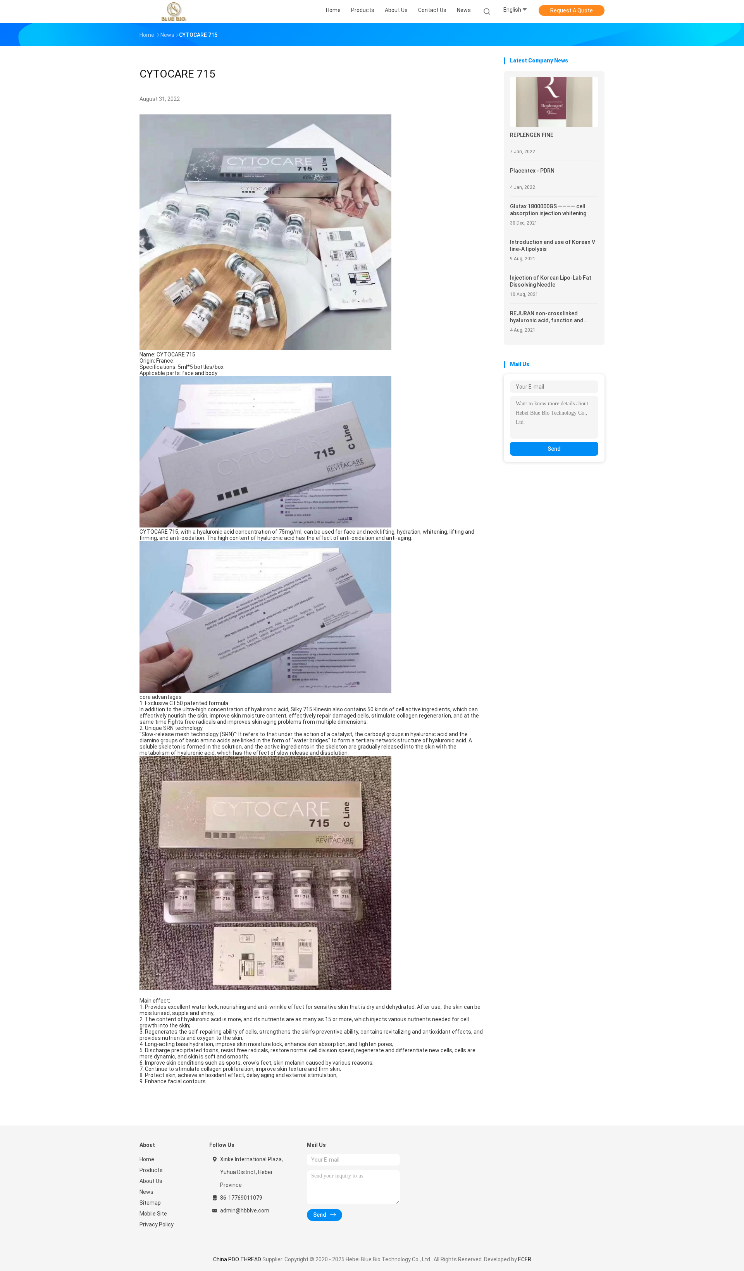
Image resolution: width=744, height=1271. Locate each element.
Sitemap (150, 1203)
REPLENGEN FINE (531, 135)
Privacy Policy (157, 1224)
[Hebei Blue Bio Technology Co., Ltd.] (174, 11)
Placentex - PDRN (532, 171)
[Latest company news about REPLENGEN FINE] (554, 124)
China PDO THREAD (237, 1259)
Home (147, 1159)
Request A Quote (571, 10)
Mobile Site (153, 1213)
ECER (524, 1259)
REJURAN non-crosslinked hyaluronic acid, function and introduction (547, 317)
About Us (151, 1181)
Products (151, 1170)
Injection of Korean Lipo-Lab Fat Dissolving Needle (550, 281)
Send (554, 449)
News (146, 1192)
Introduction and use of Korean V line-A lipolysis (552, 245)
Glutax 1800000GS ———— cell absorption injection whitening (548, 209)
